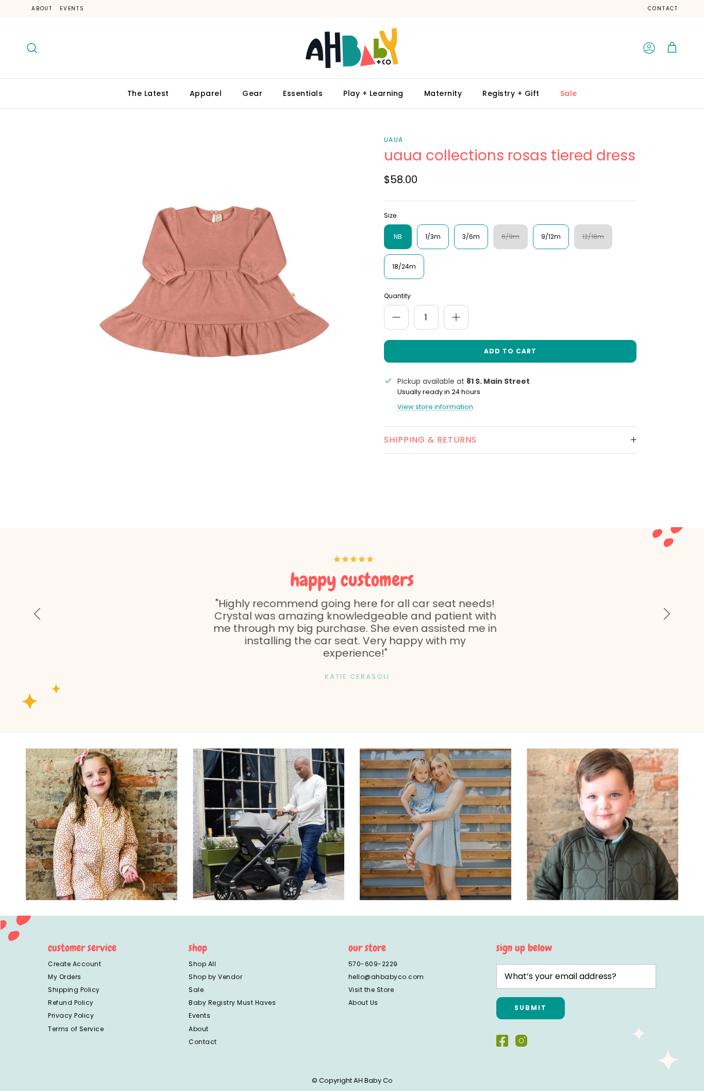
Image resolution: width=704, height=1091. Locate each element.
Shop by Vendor (215, 976)
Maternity (443, 93)
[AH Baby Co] (352, 48)
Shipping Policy (74, 989)
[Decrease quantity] (396, 317)
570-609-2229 (373, 963)
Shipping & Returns (430, 440)
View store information (435, 406)
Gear (252, 93)
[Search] (32, 48)
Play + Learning (373, 93)
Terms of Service (76, 1028)
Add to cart (510, 351)
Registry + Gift (511, 93)
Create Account (74, 963)
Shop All (202, 963)
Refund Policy (71, 1002)
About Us (363, 1002)
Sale (568, 93)
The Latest (148, 93)
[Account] (649, 48)
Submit (530, 1007)
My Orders (64, 976)
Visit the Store (371, 989)
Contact (663, 8)
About (42, 8)
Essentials (303, 93)
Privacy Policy (71, 1015)
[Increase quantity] (456, 317)
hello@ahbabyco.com (386, 976)
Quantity (397, 296)
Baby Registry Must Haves (232, 1002)
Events (72, 8)
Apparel (206, 93)
